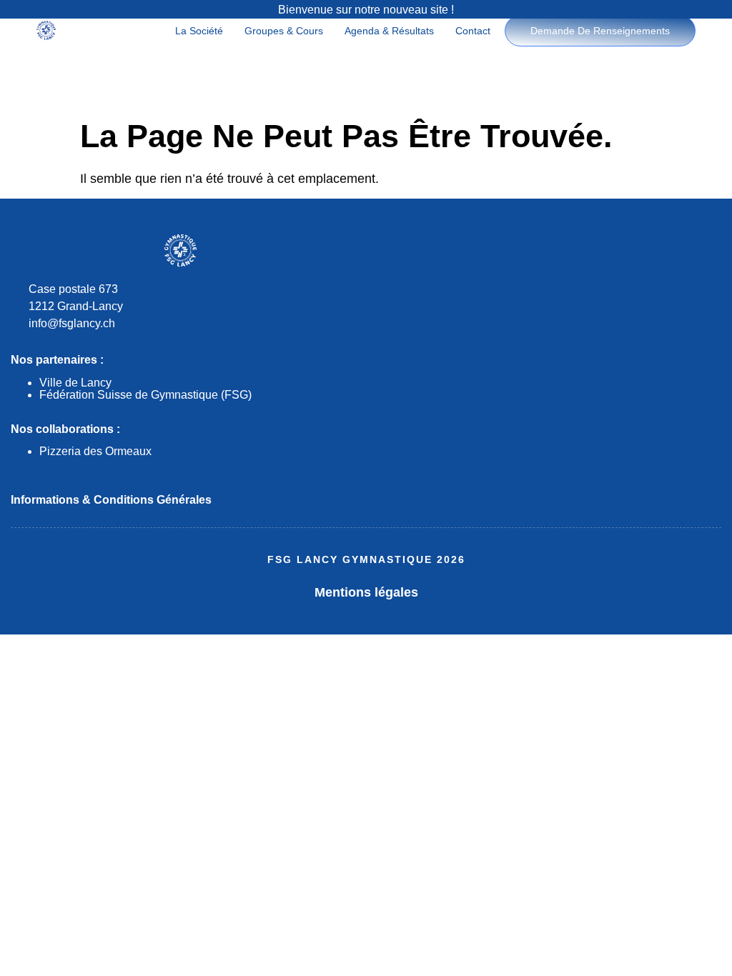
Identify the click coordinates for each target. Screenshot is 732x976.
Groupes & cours (283, 30)
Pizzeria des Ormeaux (95, 451)
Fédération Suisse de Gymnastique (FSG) (145, 395)
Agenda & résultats (389, 30)
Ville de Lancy (75, 383)
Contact (472, 30)
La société (199, 30)
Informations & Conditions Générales (111, 500)
